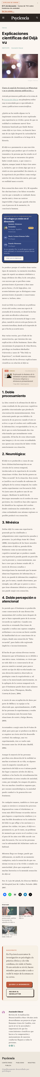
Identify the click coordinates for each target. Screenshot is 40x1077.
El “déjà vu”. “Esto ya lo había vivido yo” (9, 936)
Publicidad (20, 1062)
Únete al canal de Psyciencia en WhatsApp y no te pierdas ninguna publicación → (19, 89)
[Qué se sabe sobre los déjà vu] (26, 911)
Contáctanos (7, 1062)
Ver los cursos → (8, 11)
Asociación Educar (17, 48)
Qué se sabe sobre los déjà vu (26, 917)
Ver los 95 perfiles (13, 258)
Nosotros (31, 1062)
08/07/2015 (5, 48)
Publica (8, 1065)
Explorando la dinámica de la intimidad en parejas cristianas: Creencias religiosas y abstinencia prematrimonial (24, 377)
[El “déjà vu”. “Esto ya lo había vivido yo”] (9, 929)
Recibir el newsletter (15, 993)
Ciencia (4, 28)
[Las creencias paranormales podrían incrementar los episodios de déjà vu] (9, 911)
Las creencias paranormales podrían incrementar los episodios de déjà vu (9, 919)
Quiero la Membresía (19, 984)
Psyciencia (20, 17)
